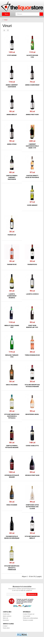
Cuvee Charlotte (32, 445)
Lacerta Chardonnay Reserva (11, 295)
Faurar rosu (32, 264)
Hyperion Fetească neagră (12, 476)
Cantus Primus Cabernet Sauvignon (11, 177)
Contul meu (6, 614)
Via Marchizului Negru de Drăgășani (11, 537)
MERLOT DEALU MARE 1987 (12, 326)
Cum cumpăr (26, 616)
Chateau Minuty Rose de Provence (32, 176)
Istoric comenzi (7, 616)
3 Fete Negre (11, 55)
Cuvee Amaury (32, 205)
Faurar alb (12, 235)
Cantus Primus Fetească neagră (11, 446)
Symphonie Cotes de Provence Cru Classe (32, 506)
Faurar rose (11, 264)
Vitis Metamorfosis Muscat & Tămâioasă (11, 567)
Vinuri (5, 20)
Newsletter (6, 620)
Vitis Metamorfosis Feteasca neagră (32, 385)
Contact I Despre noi (28, 614)
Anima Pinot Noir (32, 114)
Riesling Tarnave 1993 (11, 356)
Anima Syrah (11, 144)
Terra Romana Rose (32, 355)
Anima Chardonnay (32, 85)
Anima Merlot (12, 114)
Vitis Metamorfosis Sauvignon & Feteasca (11, 416)
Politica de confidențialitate (30, 618)
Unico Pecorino (12, 384)
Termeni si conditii (28, 620)
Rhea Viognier (12, 505)
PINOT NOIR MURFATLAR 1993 (32, 326)
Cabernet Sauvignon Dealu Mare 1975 (32, 146)
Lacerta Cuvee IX (32, 294)
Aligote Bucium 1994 (32, 56)
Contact (5, 626)
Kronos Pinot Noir (32, 475)
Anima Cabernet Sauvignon (12, 86)
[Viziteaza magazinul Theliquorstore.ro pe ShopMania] (22, 634)
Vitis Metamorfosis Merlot (32, 537)
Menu (6, 14)
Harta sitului (6, 628)
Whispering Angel (32, 414)
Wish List (5, 618)
